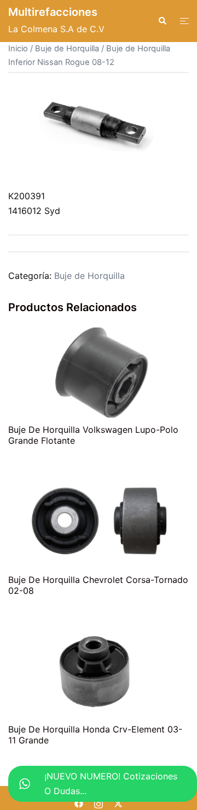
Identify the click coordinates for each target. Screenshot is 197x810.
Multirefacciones (52, 12)
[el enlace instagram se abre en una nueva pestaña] (98, 802)
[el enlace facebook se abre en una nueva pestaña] (78, 802)
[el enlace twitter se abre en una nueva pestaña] (118, 802)
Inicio (18, 48)
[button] (162, 20)
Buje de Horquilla (67, 48)
